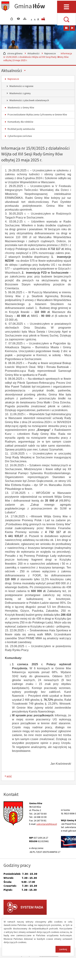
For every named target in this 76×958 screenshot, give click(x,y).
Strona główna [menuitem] (13, 18)
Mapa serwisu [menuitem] (25, 18)
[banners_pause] (66, 28)
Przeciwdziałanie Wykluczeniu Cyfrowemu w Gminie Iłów (37, 114)
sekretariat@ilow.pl (46, 824)
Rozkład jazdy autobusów (21, 128)
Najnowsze (50, 53)
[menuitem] (43, 18)
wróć (9, 776)
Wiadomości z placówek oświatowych (29, 100)
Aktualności (33, 53)
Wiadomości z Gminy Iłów (21, 107)
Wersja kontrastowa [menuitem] (19, 18)
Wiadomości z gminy (20, 93)
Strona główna (14, 53)
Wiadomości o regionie (21, 86)
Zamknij (63, 949)
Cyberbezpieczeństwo (20, 136)
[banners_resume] (72, 28)
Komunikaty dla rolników (20, 121)
